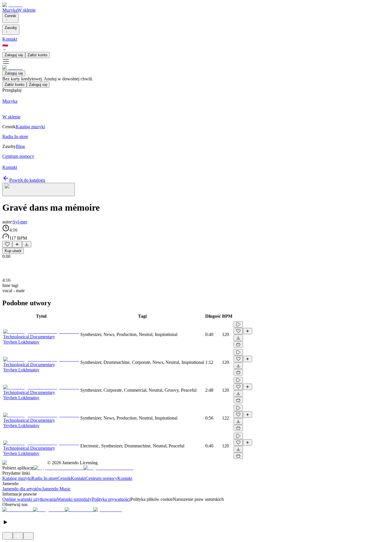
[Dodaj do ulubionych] (7, 244)
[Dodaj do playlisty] (17, 244)
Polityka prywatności (111, 499)
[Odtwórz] (238, 324)
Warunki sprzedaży (74, 499)
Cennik (10, 16)
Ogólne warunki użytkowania (29, 499)
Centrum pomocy (101, 478)
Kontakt (9, 39)
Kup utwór (13, 251)
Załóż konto (37, 55)
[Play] (38, 189)
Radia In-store (44, 478)
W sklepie (26, 10)
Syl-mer (20, 221)
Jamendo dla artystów (22, 488)
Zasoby (11, 28)
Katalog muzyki (17, 478)
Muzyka (9, 10)
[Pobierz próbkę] (26, 244)
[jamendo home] (12, 4)
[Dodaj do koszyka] (238, 344)
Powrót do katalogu (27, 180)
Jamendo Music (56, 488)
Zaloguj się (14, 55)
